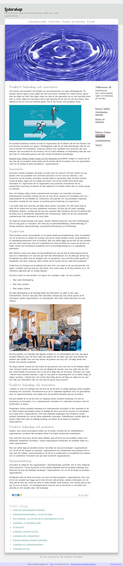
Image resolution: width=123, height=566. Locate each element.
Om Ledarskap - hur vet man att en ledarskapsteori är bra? (38, 519)
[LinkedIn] (18, 495)
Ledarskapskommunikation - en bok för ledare (33, 514)
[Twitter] (16, 495)
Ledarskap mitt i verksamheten (26, 536)
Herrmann (53, 159)
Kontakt (91, 22)
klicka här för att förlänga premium (83, 564)
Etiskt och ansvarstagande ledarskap (29, 510)
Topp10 (98, 145)
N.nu (51, 564)
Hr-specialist (18, 527)
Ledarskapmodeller (37, 22)
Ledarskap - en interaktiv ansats (27, 523)
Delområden (54, 22)
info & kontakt (116, 564)
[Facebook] (13, 495)
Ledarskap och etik (21, 549)
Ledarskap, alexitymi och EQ (25, 532)
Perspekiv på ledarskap (73, 22)
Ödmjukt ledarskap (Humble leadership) (30, 540)
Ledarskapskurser (103, 141)
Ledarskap (13, 9)
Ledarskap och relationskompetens (28, 544)
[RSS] (21, 495)
